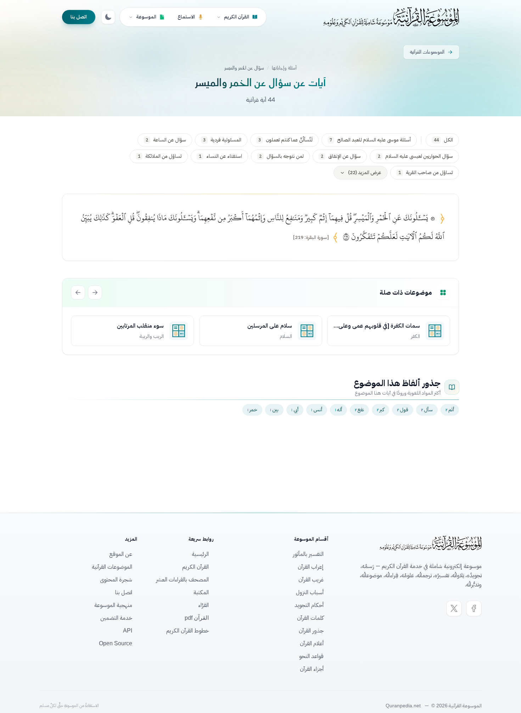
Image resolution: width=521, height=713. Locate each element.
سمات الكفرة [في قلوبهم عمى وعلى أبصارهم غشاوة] (379, 326)
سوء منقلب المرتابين (140, 326)
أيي (294, 409)
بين (274, 409)
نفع (359, 409)
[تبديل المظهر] (108, 17)
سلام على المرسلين (269, 326)
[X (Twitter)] (454, 608)
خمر (252, 409)
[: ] (311, 237)
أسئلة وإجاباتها (284, 68)
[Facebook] (474, 608)
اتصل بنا (79, 17)
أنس (316, 409)
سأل (427, 409)
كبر (380, 409)
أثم (450, 409)
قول (402, 409)
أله (338, 409)
